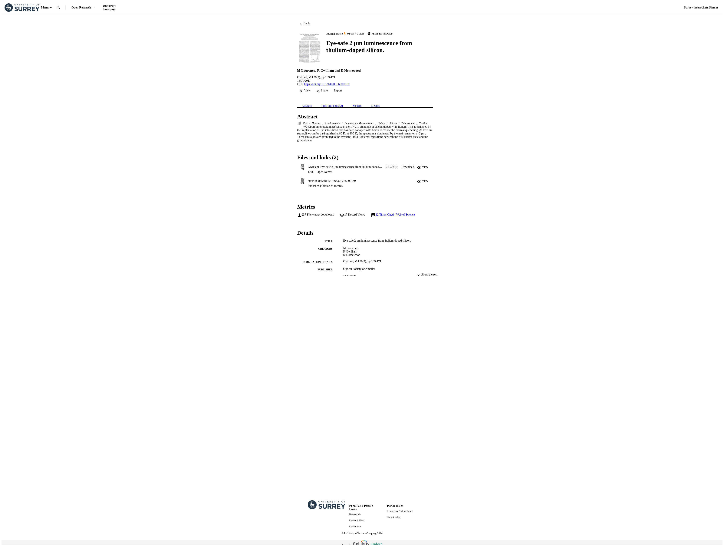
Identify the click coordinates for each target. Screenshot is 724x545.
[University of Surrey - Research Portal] (22, 7)
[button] (408, 167)
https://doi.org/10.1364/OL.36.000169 (327, 84)
